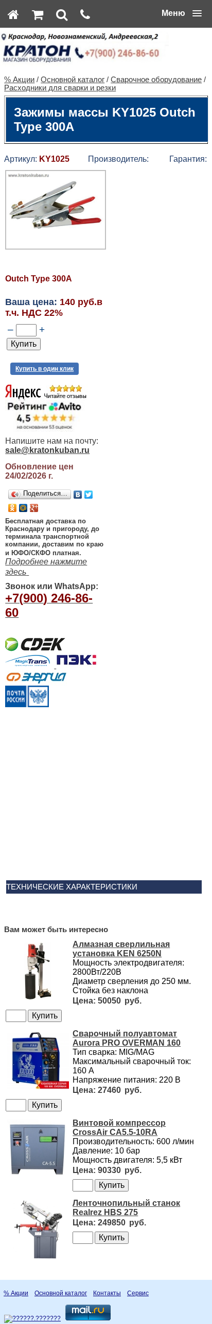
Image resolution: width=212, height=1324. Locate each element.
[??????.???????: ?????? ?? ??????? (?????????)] (32, 1319)
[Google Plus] (34, 508)
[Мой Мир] (23, 508)
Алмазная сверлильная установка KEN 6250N (121, 949)
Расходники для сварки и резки (60, 88)
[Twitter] (88, 494)
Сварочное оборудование (156, 79)
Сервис (138, 1293)
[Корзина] (37, 14)
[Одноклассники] (12, 508)
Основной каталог (72, 79)
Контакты (107, 1293)
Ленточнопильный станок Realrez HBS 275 (126, 1208)
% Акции (19, 79)
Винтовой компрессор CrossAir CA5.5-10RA (119, 1128)
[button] (181, 13)
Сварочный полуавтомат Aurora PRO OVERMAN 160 (127, 1038)
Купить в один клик (44, 368)
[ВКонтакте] (78, 494)
